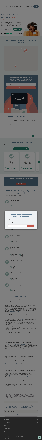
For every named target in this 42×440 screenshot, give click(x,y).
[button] (30, 226)
